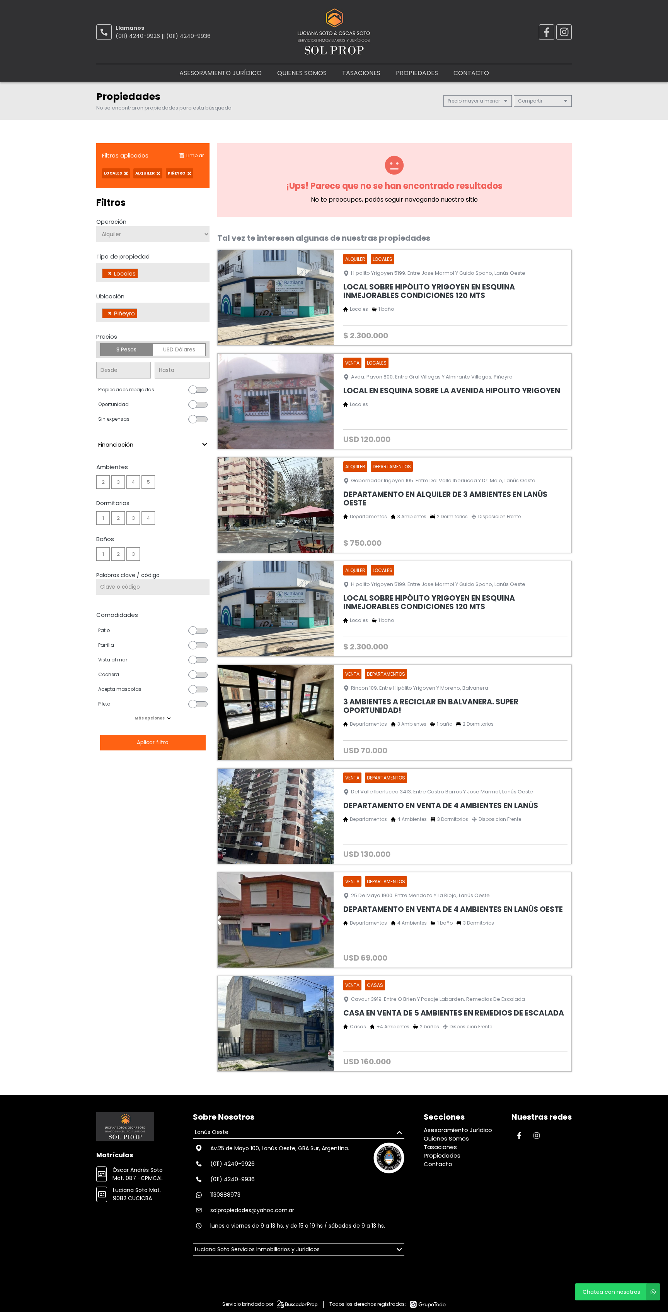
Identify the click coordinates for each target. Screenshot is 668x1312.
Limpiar (195, 155)
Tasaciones (361, 73)
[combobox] (153, 272)
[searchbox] (142, 274)
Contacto (471, 73)
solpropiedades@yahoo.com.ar (252, 1210)
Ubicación (110, 296)
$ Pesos (126, 349)
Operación (111, 222)
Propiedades (417, 73)
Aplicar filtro (153, 742)
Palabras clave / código (128, 575)
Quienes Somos (302, 73)
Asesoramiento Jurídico (220, 73)
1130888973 (225, 1195)
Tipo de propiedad (123, 256)
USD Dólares (179, 349)
